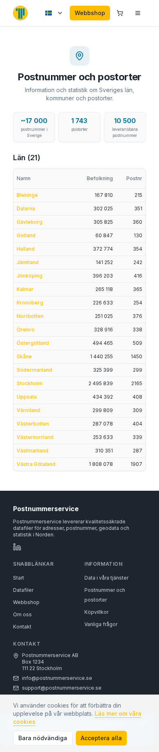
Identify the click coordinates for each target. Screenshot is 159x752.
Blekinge (27, 195)
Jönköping (29, 276)
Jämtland (28, 262)
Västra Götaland (36, 464)
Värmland (28, 410)
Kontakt (22, 627)
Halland (26, 249)
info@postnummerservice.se (57, 678)
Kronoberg (30, 303)
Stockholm (29, 383)
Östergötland (33, 343)
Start (18, 578)
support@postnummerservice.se (62, 688)
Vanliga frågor (100, 624)
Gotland (26, 235)
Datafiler (23, 590)
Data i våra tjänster (106, 578)
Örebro (26, 329)
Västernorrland (35, 437)
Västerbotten (33, 424)
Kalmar (25, 289)
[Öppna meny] (138, 13)
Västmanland (32, 451)
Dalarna (26, 208)
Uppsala (27, 397)
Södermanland (34, 370)
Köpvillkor (96, 612)
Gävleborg (29, 222)
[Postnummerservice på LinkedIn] (17, 547)
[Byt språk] (54, 13)
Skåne (24, 356)
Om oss (22, 614)
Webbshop (90, 12)
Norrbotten (30, 316)
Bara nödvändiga (42, 737)
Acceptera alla (101, 737)
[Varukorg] (120, 13)
